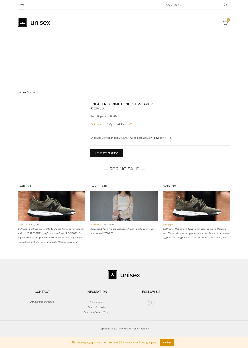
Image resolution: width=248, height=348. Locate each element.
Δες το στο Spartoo (107, 153)
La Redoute (99, 186)
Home (21, 4)
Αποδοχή (166, 342)
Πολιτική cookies (97, 307)
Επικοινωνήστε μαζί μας (97, 312)
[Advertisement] (124, 61)
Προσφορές (23, 224)
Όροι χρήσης (97, 302)
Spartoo (24, 186)
